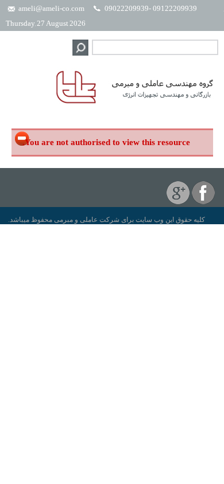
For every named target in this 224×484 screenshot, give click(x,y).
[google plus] (178, 202)
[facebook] (203, 202)
